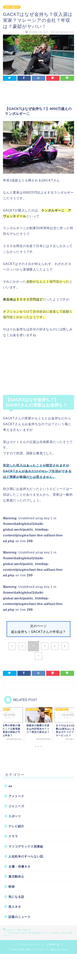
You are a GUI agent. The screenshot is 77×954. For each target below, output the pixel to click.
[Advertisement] (38, 369)
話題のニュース (19, 916)
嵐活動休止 (16, 876)
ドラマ (13, 836)
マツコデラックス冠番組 (25, 846)
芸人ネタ (14, 906)
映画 (11, 886)
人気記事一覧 (52, 944)
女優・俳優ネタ (12, 7)
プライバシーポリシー (28, 944)
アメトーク (16, 796)
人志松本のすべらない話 (25, 856)
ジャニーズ (16, 806)
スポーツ (14, 816)
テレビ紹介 (16, 826)
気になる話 (16, 896)
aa (10, 786)
